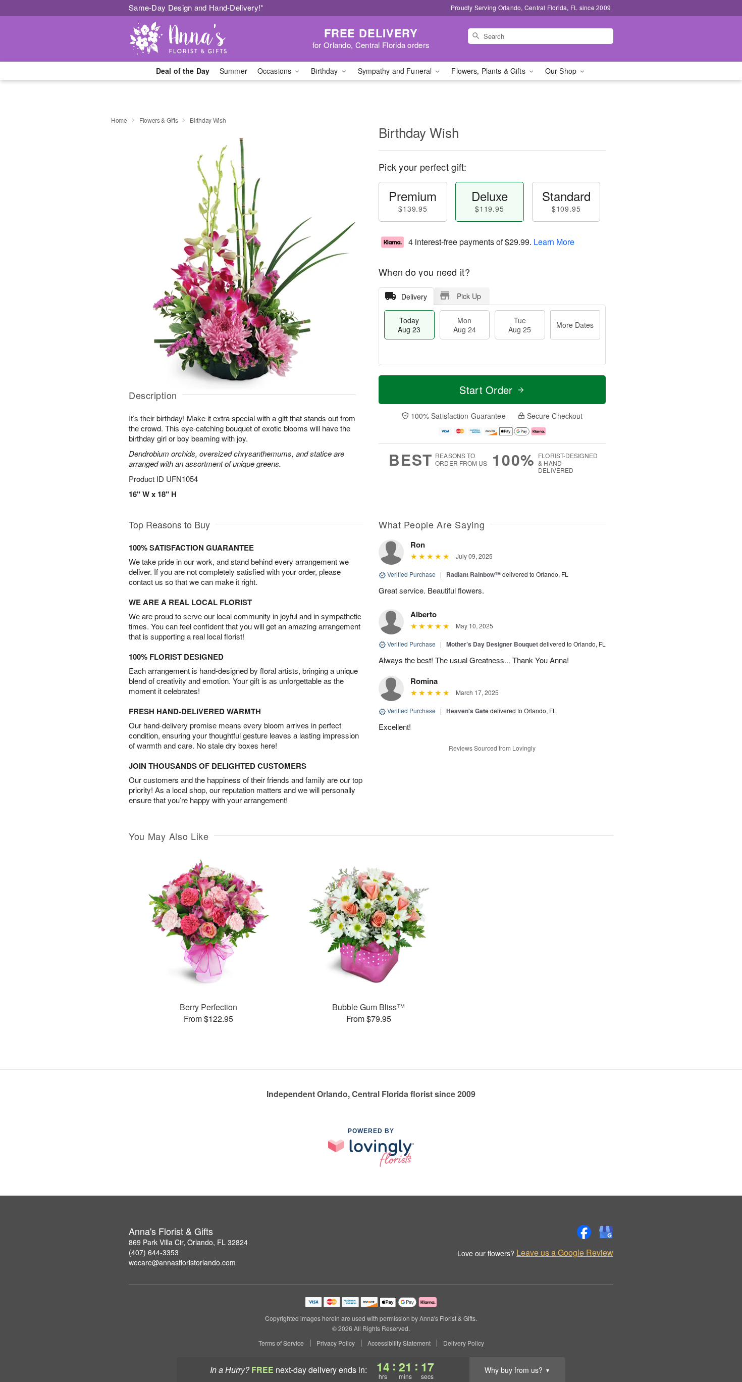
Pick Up (469, 296)
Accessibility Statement (399, 1343)
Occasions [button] (275, 71)
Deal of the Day (182, 71)
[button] (715, 1339)
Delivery (414, 296)
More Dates (575, 325)
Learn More (554, 242)
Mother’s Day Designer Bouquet (492, 644)
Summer (233, 71)
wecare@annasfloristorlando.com (182, 1262)
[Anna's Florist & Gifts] (201, 39)
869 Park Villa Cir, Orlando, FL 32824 (188, 1242)
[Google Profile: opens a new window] (606, 1232)
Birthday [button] (325, 71)
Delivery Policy (463, 1343)
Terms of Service (281, 1343)
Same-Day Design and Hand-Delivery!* (196, 7)
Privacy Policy (335, 1343)
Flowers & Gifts (158, 120)
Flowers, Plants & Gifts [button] (489, 71)
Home (119, 120)
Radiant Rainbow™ (473, 574)
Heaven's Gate (467, 710)
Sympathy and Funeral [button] (396, 71)
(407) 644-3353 (154, 1252)
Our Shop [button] (561, 71)
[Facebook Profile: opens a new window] (584, 1232)
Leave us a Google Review (564, 1252)
